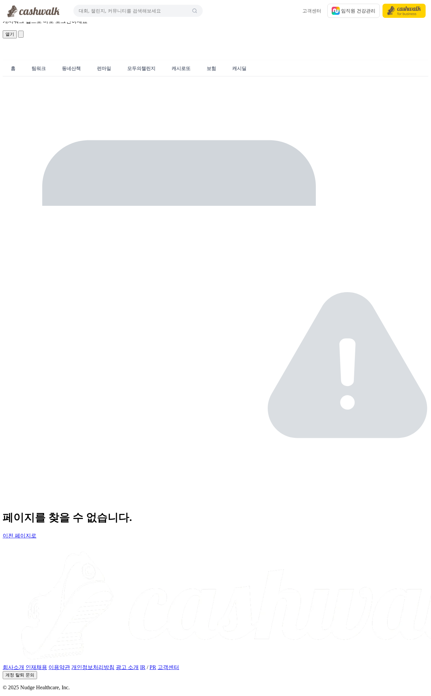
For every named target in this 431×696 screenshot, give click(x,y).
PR (153, 667)
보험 (211, 68)
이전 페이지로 (19, 535)
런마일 (104, 68)
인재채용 (36, 667)
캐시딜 (239, 68)
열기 (9, 34)
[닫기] (21, 34)
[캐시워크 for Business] (404, 11)
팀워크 (39, 68)
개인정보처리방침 (92, 667)
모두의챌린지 (141, 68)
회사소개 (13, 667)
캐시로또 (181, 68)
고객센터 (311, 10)
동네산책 (71, 68)
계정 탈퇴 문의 (19, 674)
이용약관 (59, 667)
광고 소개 (127, 667)
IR (142, 667)
